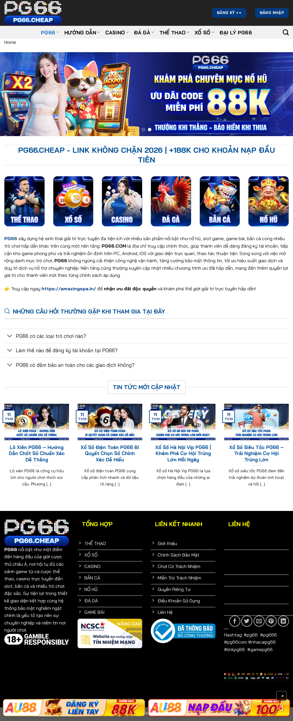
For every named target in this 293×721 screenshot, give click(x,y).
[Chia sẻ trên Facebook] (234, 621)
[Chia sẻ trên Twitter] (246, 621)
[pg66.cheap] (33, 12)
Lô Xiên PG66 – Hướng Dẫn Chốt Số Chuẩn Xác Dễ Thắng (37, 453)
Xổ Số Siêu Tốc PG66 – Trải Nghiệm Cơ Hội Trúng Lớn (256, 453)
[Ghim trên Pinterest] (271, 621)
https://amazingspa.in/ (68, 288)
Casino (115, 32)
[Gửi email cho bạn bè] (259, 621)
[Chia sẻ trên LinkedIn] (283, 621)
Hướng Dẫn (80, 32)
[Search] (286, 32)
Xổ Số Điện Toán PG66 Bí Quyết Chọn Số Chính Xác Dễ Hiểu (110, 453)
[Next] (280, 94)
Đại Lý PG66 (235, 32)
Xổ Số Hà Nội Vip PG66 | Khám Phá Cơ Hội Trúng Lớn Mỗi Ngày (183, 453)
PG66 (48, 32)
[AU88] (219, 707)
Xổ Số (203, 32)
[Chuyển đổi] (9, 336)
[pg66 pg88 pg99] (74, 707)
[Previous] (13, 94)
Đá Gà (142, 32)
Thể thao (172, 32)
